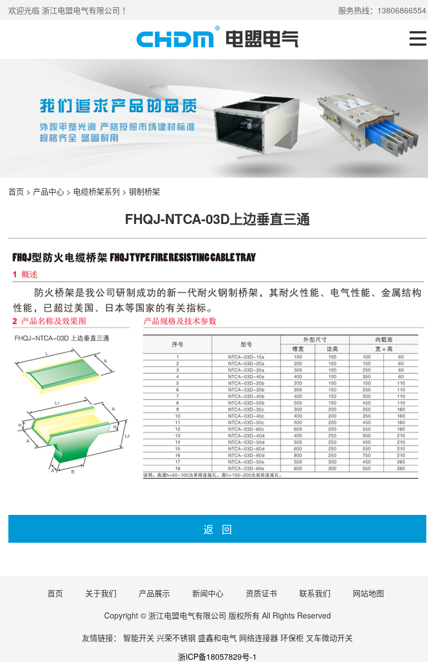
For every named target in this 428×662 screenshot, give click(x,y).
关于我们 (100, 592)
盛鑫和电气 (217, 637)
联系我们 (314, 592)
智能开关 (138, 637)
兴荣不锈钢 (176, 637)
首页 (16, 191)
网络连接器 (258, 637)
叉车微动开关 (329, 637)
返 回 (217, 529)
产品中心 (48, 191)
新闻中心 (207, 592)
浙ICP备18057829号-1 (217, 656)
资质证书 (261, 592)
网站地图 (368, 592)
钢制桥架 (144, 191)
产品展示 (154, 592)
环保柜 (292, 637)
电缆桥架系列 (96, 191)
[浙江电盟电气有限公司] (218, 44)
